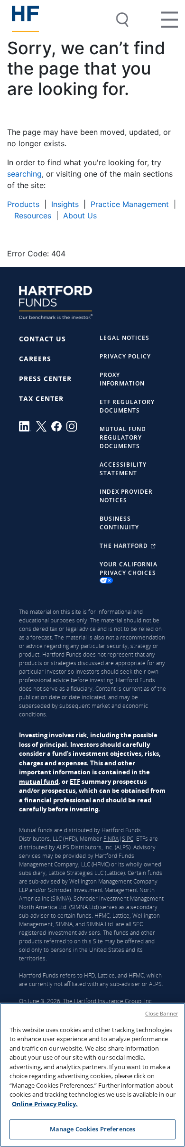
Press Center (45, 378)
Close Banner (161, 1013)
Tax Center (41, 398)
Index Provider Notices (126, 496)
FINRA (111, 839)
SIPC (127, 839)
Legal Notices (124, 338)
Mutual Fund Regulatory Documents (123, 437)
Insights (65, 204)
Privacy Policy (125, 356)
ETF (75, 781)
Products (23, 204)
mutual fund (38, 781)
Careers (35, 358)
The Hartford (125, 546)
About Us (80, 215)
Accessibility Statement (123, 469)
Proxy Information (122, 379)
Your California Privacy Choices (128, 568)
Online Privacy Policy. (45, 1104)
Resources (31, 215)
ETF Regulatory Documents (127, 406)
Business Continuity (119, 523)
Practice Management (130, 204)
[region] (92, 1075)
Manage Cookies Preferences (92, 1129)
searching (24, 174)
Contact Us (42, 338)
